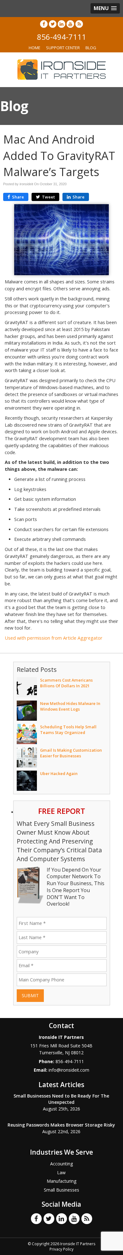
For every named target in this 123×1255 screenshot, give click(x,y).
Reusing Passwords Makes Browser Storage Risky (61, 1125)
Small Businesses (61, 1190)
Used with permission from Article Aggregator (53, 638)
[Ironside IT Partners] (61, 69)
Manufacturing (61, 1181)
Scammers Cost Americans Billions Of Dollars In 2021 (66, 683)
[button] (105, 8)
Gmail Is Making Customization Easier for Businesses (71, 753)
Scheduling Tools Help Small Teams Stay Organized (68, 729)
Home (34, 47)
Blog (90, 47)
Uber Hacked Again (59, 773)
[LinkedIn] (61, 23)
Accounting (61, 1164)
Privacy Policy (61, 1249)
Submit (30, 995)
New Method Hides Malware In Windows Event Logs (70, 706)
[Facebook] (43, 23)
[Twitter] (52, 23)
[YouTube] (70, 23)
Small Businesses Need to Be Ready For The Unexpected (61, 1099)
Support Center (63, 47)
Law (61, 1172)
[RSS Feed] (79, 23)
